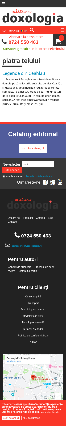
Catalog (40, 218)
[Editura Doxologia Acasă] (33, 16)
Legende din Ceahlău (23, 73)
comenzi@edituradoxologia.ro (27, 246)
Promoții (28, 218)
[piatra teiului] (22, 30)
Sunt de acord (11, 418)
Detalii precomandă (33, 322)
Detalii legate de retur (33, 309)
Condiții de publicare (19, 267)
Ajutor (33, 342)
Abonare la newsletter (26, 36)
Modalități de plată (33, 316)
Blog (50, 218)
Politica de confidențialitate (33, 335)
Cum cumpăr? (33, 296)
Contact (12, 222)
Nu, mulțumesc (31, 418)
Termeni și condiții (33, 329)
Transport (33, 303)
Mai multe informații (50, 412)
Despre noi (14, 218)
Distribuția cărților (28, 271)
